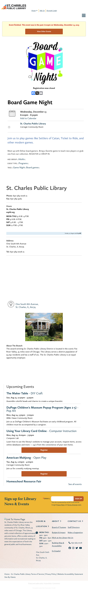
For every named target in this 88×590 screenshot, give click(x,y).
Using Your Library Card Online (41, 431)
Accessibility (48, 583)
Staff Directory (74, 527)
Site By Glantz (10, 577)
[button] (84, 15)
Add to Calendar (28, 118)
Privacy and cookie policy (35, 583)
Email (47, 498)
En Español (56, 551)
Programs (23, 163)
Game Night (19, 167)
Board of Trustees (59, 527)
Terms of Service (72, 505)
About (55, 521)
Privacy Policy (60, 505)
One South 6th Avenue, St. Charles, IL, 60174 (27, 305)
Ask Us (42, 11)
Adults (21, 159)
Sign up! (78, 499)
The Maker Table (24, 393)
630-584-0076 (76, 543)
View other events (44, 31)
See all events (75, 484)
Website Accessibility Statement (70, 574)
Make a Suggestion (75, 532)
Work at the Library (59, 537)
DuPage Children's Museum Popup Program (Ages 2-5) (42, 409)
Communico (56, 583)
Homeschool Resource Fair (23, 481)
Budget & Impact (58, 532)
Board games (32, 167)
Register (44, 450)
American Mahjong (26, 457)
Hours (33, 11)
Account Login (52, 11)
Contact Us (74, 521)
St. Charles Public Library (33, 123)
